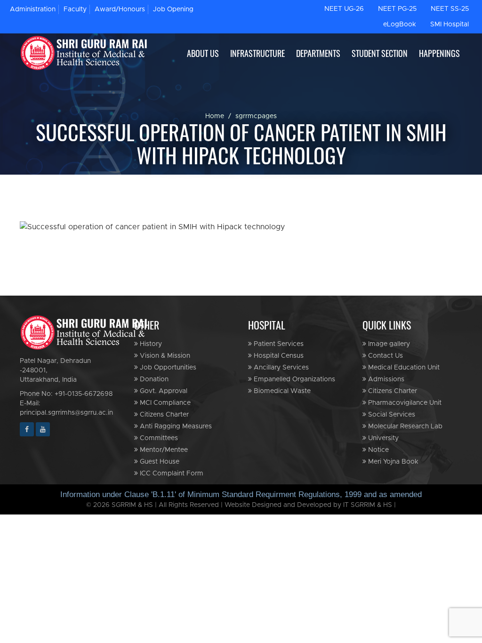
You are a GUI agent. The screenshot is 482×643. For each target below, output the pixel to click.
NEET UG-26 (344, 9)
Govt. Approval (162, 391)
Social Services (390, 414)
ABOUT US (203, 53)
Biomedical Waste (281, 391)
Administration (33, 9)
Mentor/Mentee (163, 450)
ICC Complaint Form (170, 473)
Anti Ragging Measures (175, 426)
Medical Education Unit (403, 367)
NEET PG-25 (397, 9)
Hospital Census (278, 356)
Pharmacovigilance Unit (404, 403)
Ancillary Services (280, 367)
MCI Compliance (164, 403)
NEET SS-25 (450, 9)
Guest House (158, 461)
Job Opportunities (167, 367)
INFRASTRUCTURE (257, 53)
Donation (153, 379)
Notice (377, 450)
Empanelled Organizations (293, 379)
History (150, 344)
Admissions (385, 379)
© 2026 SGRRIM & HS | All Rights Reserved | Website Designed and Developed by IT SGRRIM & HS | (241, 505)
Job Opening (173, 9)
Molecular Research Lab (404, 426)
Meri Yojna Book (392, 461)
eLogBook (399, 24)
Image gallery (388, 344)
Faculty (75, 9)
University (382, 438)
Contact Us (384, 356)
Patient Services (278, 344)
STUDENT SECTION (380, 53)
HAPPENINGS (439, 53)
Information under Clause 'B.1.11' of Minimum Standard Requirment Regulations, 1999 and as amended (241, 494)
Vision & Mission (164, 356)
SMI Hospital (449, 24)
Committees (158, 438)
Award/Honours (120, 9)
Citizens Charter (163, 414)
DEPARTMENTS (318, 53)
